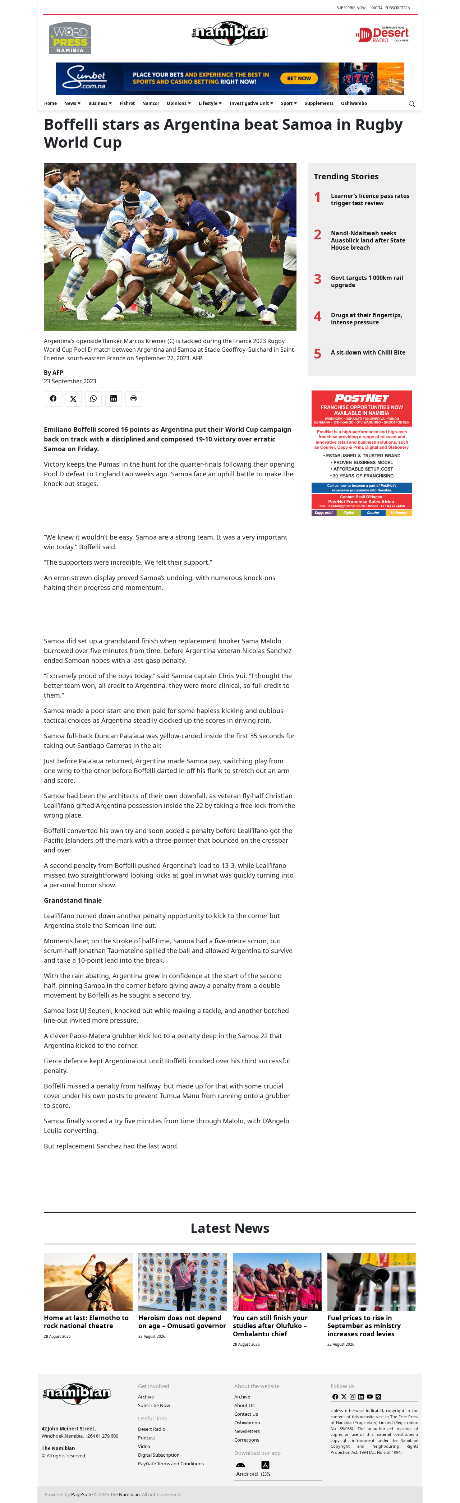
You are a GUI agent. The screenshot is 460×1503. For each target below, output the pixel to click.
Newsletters (247, 1431)
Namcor (150, 103)
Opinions (177, 103)
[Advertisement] (170, 510)
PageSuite (82, 1494)
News (70, 103)
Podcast (146, 1437)
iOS (265, 1474)
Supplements (319, 103)
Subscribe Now (351, 7)
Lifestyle (208, 103)
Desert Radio (151, 1429)
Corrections (246, 1440)
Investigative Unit (249, 103)
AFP (57, 372)
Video (144, 1446)
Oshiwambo (354, 103)
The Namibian (125, 1494)
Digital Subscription (390, 7)
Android (247, 1474)
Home (50, 103)
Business (97, 103)
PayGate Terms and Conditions (171, 1463)
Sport (287, 103)
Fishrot (127, 103)
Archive (146, 1396)
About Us (244, 1405)
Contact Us (246, 1414)
